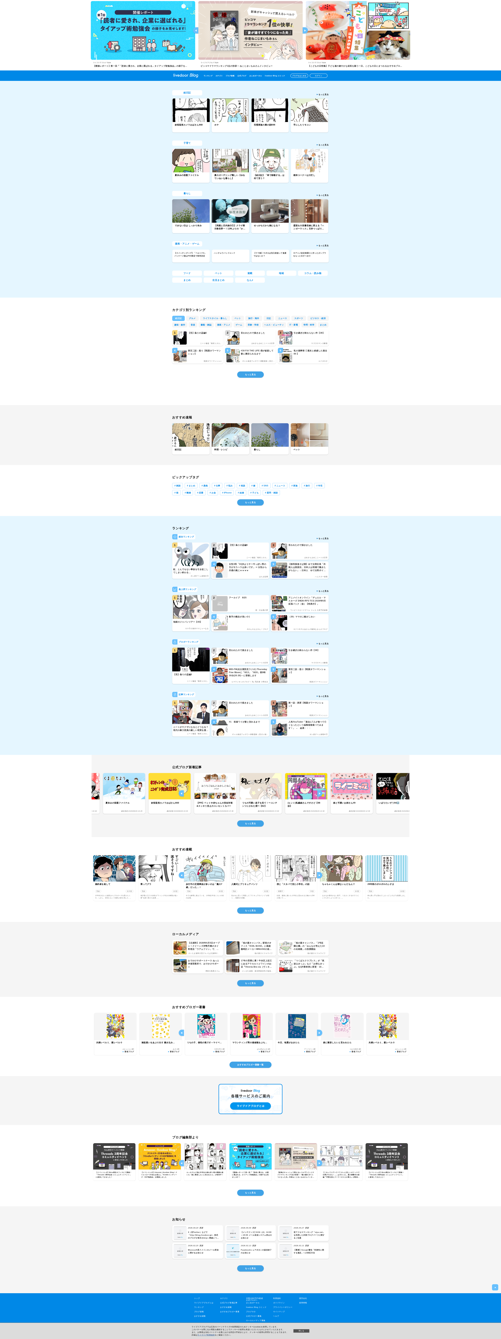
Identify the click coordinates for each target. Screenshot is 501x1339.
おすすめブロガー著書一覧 (250, 1065)
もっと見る (323, 94)
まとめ (187, 280)
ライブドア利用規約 (206, 1335)
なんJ (250, 280)
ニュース (280, 486)
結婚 (242, 493)
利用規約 (277, 1298)
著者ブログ (128, 1052)
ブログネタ (251, 1312)
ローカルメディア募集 (255, 1320)
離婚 (189, 493)
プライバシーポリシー (283, 1307)
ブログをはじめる (299, 76)
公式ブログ (241, 76)
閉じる (301, 1331)
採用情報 (303, 1303)
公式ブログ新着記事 (228, 1303)
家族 (295, 486)
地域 (281, 273)
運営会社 (303, 1298)
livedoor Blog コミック (275, 76)
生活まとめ (218, 280)
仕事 (218, 486)
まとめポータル (255, 76)
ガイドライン (279, 1303)
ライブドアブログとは (203, 1303)
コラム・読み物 (312, 273)
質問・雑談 (272, 493)
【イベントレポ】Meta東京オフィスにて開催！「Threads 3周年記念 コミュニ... (238, 66)
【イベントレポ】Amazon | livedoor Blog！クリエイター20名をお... (340, 66)
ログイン (318, 76)
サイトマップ (279, 1312)
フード (187, 273)
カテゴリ (219, 76)
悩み (230, 486)
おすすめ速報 (200, 1316)
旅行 (308, 486)
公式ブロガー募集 (253, 1316)
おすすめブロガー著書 (229, 1312)
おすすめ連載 (226, 1307)
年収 (320, 486)
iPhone (228, 493)
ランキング (208, 76)
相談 (243, 486)
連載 (249, 273)
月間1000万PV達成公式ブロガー (254, 1299)
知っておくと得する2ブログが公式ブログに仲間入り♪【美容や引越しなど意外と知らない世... (137, 66)
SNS (266, 486)
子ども (255, 493)
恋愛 (201, 493)
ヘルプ (276, 1316)
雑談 (178, 486)
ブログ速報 (230, 76)
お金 (213, 493)
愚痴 (205, 486)
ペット (218, 273)
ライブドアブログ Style (100, 63)
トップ (197, 1298)
